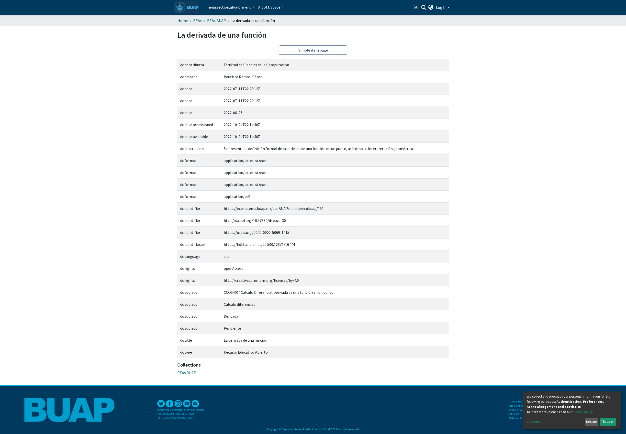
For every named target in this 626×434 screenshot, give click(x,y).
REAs (197, 20)
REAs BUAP (216, 20)
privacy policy (582, 412)
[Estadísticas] (416, 7)
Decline (591, 421)
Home (183, 20)
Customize (534, 421)
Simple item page (313, 50)
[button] (431, 7)
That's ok (608, 421)
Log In (441, 7)
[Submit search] (423, 7)
